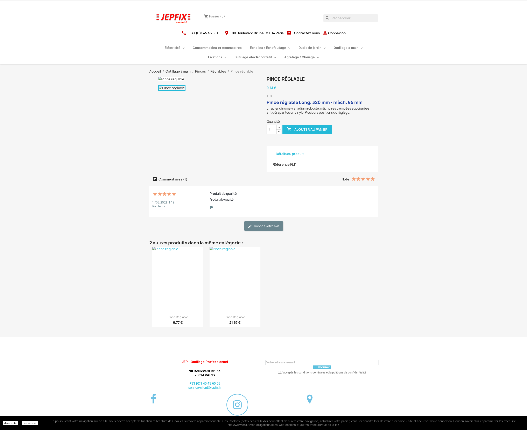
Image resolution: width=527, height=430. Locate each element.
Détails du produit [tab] (290, 154)
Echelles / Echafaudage (268, 48)
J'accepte (10, 423)
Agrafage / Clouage (299, 57)
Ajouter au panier (307, 129)
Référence (281, 164)
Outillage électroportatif (253, 57)
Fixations (215, 57)
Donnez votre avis (266, 226)
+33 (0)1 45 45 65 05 (205, 33)
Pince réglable (178, 317)
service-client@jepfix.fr (205, 388)
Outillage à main (346, 48)
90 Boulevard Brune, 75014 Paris (258, 33)
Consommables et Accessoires (217, 48)
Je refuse (30, 423)
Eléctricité (172, 48)
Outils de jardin (309, 48)
